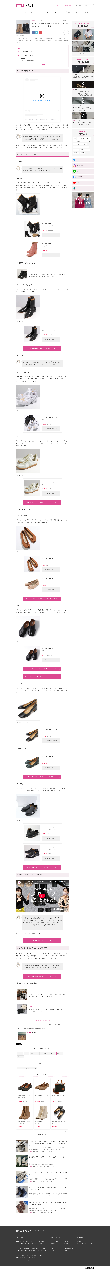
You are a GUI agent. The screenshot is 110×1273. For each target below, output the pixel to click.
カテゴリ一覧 (53, 1243)
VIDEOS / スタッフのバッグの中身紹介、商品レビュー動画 (27, 1260)
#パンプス (59, 1053)
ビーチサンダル (86, 141)
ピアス (82, 152)
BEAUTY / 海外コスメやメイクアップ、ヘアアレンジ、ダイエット (29, 1245)
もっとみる (83, 53)
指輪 (82, 150)
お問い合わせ (67, 1241)
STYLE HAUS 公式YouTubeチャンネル (85, 1245)
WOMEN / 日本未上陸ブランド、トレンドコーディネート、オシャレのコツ (30, 1241)
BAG (73, 74)
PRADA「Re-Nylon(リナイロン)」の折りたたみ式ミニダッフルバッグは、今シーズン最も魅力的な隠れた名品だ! (83, 93)
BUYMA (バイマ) (80, 1241)
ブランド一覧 (53, 1245)
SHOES (33, 20)
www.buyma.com (23, 35)
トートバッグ (76, 144)
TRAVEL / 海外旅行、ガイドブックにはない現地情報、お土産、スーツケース (31, 1250)
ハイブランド (76, 147)
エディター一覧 (54, 1248)
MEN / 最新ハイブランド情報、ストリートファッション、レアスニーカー (30, 1243)
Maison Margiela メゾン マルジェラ (25, 1095)
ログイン (59, 5)
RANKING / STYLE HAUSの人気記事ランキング (25, 1257)
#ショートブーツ (34, 1053)
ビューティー (34, 12)
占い (77, 12)
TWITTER (79, 160)
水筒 (83, 147)
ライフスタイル (46, 12)
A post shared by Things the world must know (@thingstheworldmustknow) (47, 119)
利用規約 (66, 1243)
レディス (87, 150)
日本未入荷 (76, 152)
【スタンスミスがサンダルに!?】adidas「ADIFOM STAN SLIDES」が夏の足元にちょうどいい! (83, 108)
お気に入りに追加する (44, 1020)
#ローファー (44, 1053)
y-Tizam (53, 1151)
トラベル (57, 12)
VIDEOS (95, 12)
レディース (16, 12)
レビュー (84, 144)
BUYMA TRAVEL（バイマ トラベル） (84, 1243)
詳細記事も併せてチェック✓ (28, 60)
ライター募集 (53, 1250)
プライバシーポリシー (68, 1245)
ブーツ (23, 58)
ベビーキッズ (67, 12)
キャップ (88, 138)
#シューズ (20, 1053)
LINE (78, 171)
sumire (52, 1197)
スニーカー (24, 63)
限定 (87, 147)
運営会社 (66, 1250)
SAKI (51, 1212)
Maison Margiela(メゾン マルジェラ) (27, 1068)
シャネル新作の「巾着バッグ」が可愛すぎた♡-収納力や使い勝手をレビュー (83, 77)
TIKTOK (79, 188)
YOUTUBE (79, 183)
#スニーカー (21, 1056)
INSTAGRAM (80, 165)
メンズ (25, 12)
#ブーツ (27, 1053)
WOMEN (74, 120)
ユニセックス (76, 141)
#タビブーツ (52, 1053)
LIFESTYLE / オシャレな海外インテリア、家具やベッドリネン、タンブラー (31, 1248)
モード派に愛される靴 (26, 51)
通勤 (74, 138)
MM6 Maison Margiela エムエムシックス (59, 1121)
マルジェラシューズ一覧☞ (27, 55)
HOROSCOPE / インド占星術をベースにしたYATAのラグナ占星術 (29, 1255)
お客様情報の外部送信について (70, 1248)
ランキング (85, 12)
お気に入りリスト (68, 5)
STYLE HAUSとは (54, 1241)
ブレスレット (80, 138)
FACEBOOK (79, 177)
